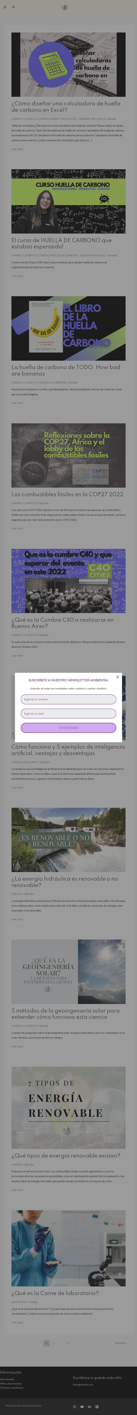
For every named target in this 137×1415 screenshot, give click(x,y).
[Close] (117, 677)
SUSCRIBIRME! (68, 728)
